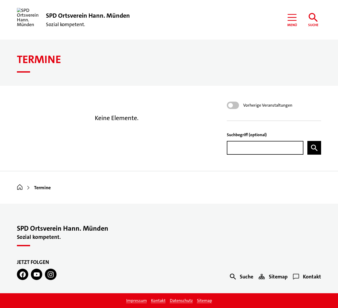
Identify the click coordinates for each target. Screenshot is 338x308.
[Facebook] (22, 274)
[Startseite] (20, 187)
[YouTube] (36, 274)
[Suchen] (314, 148)
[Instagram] (50, 274)
